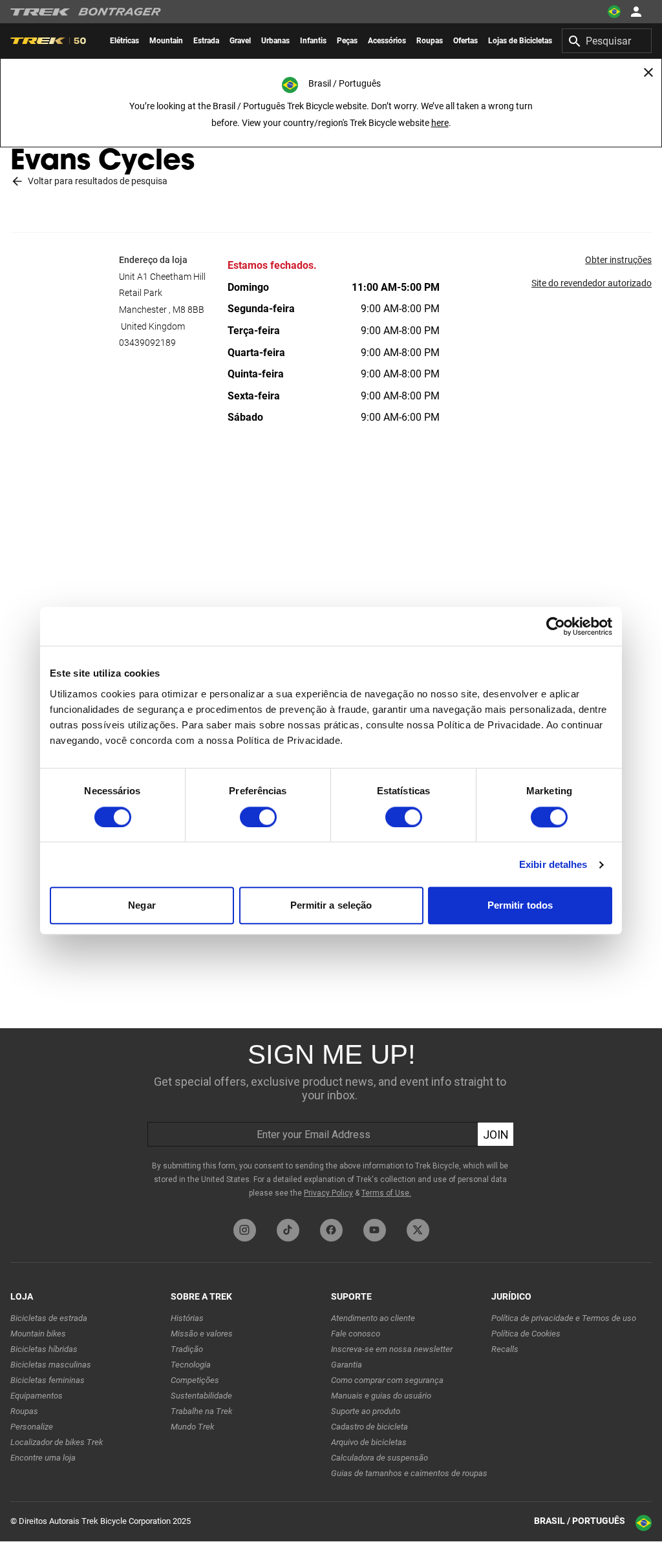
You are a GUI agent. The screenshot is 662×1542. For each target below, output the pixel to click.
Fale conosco (355, 1333)
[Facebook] (331, 1230)
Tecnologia (191, 1364)
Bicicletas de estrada (48, 1318)
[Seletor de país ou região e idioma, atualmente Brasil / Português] (614, 11)
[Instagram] (244, 1230)
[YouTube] (374, 1230)
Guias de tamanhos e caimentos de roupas (409, 1473)
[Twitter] (418, 1230)
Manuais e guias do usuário (381, 1395)
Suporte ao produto (365, 1411)
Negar (142, 905)
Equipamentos (36, 1395)
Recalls (504, 1349)
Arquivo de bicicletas (369, 1442)
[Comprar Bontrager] (119, 12)
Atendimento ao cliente (373, 1318)
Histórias (187, 1318)
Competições (195, 1380)
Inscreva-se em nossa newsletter (392, 1349)
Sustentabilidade (201, 1395)
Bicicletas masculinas (50, 1364)
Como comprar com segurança (387, 1380)
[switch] (258, 817)
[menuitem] (124, 40)
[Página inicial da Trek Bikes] (40, 12)
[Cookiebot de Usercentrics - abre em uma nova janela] (555, 626)
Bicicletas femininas (47, 1380)
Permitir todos (520, 905)
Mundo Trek (192, 1426)
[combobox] (607, 40)
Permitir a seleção (331, 905)
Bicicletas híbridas (44, 1349)
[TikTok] (288, 1230)
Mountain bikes (38, 1333)
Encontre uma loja (43, 1458)
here (440, 123)
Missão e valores (202, 1333)
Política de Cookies (526, 1333)
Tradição (187, 1349)
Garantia (346, 1364)
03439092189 (147, 342)
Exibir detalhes (553, 864)
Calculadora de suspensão (379, 1458)
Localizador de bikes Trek (56, 1442)
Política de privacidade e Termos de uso (563, 1318)
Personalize (31, 1426)
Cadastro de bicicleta (369, 1426)
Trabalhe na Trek (201, 1411)
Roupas (24, 1411)
